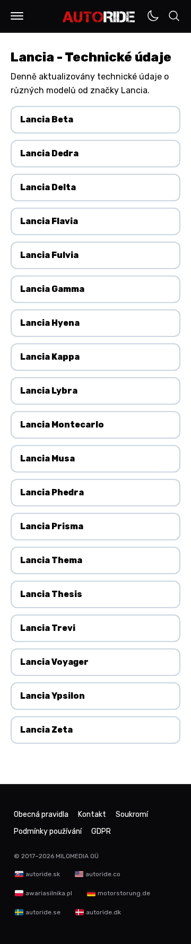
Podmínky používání (48, 831)
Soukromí (132, 814)
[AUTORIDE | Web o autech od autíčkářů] (98, 16)
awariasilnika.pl (48, 893)
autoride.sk (42, 874)
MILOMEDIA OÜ (77, 856)
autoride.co (102, 874)
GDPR (101, 831)
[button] (17, 16)
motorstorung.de (124, 893)
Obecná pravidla (41, 814)
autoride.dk (103, 912)
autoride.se (42, 912)
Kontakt (92, 814)
